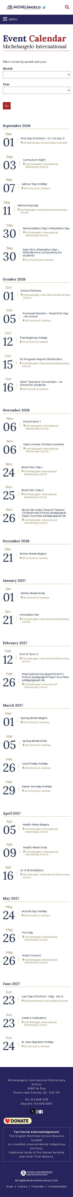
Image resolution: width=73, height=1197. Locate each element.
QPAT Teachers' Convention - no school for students (41, 383)
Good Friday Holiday (35, 763)
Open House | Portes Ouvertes (43, 444)
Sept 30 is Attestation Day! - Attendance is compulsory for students (42, 252)
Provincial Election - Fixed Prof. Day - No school (45, 315)
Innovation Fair (29, 614)
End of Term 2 (28, 654)
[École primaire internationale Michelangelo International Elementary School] (26, 7)
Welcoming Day (28, 205)
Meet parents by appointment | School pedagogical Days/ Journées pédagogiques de (45, 677)
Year (6, 84)
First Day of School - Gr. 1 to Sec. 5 (42, 138)
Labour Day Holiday (34, 184)
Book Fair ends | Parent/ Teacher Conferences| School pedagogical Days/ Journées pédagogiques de (44, 512)
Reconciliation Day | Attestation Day (46, 228)
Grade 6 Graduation (34, 1017)
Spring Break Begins (34, 718)
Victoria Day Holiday (34, 911)
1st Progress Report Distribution (40, 359)
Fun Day (27, 932)
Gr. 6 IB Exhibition (31, 870)
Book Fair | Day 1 (32, 467)
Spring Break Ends (35, 741)
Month (8, 68)
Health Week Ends (35, 847)
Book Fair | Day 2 (32, 490)
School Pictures (31, 290)
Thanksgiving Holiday (33, 337)
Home (10, 1186)
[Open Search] (67, 7)
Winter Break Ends (33, 593)
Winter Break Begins (32, 553)
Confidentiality (57, 1186)
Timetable (37, 1186)
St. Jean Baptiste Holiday (37, 1042)
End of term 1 (32, 421)
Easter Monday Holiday (37, 786)
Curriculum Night (34, 159)
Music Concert (31, 955)
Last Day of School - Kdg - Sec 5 (42, 996)
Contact (22, 1186)
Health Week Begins (36, 824)
